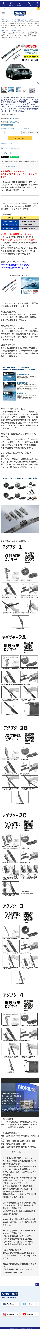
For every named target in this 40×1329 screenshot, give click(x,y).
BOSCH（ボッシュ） (18, 30)
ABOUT (4, 5)
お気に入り (19, 5)
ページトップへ (37, 1284)
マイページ (28, 5)
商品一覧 (11, 5)
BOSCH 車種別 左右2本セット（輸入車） (23, 20)
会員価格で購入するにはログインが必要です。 (16, 128)
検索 (38, 8)
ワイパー (8, 20)
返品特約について (6, 143)
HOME (2, 20)
